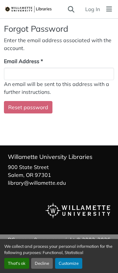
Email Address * (23, 61)
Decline (42, 263)
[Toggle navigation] (109, 9)
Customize (69, 263)
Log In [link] (92, 9)
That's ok (17, 263)
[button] (35, 9)
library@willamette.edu (37, 182)
